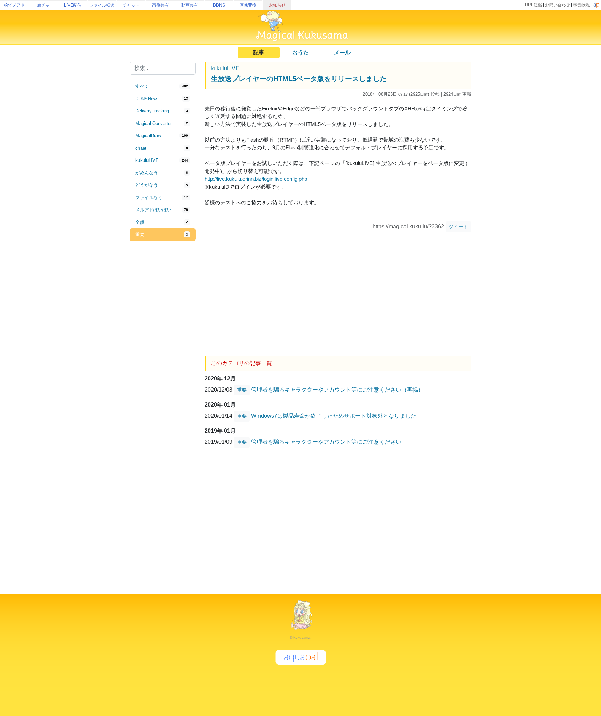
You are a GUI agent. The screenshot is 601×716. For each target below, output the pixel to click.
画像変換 (248, 5)
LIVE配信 (72, 5)
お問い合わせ (557, 4)
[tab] (163, 86)
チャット (131, 5)
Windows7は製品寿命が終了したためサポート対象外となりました (333, 415)
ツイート (458, 226)
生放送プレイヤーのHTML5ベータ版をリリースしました (299, 78)
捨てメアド (14, 5)
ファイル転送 (101, 5)
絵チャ (43, 5)
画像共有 (160, 5)
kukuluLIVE (225, 68)
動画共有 (189, 5)
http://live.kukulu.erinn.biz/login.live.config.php (256, 179)
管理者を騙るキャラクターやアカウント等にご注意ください (326, 441)
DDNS (219, 5)
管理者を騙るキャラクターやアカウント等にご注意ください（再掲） (337, 389)
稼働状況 (581, 4)
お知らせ (277, 5)
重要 (242, 390)
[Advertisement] (163, 355)
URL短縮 (533, 4)
